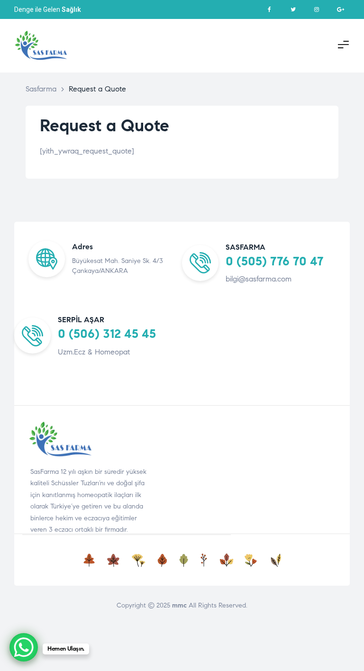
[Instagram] (316, 9)
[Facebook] (269, 9)
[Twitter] (292, 9)
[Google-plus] (340, 9)
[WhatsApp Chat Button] (23, 647)
